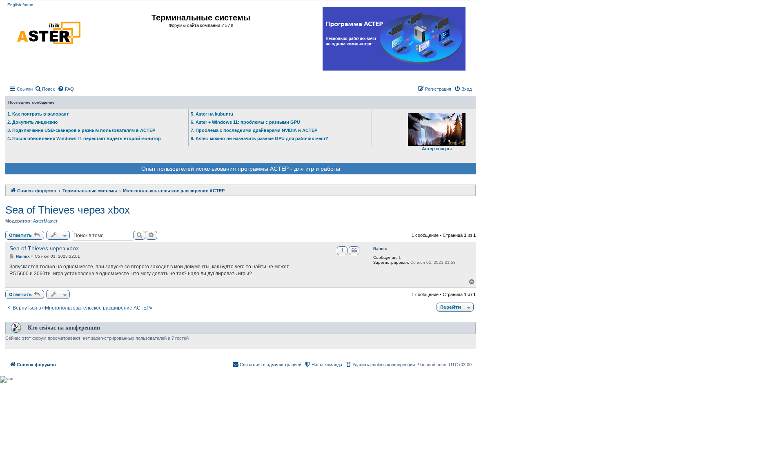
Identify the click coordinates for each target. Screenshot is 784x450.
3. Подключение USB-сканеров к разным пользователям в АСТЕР (81, 130)
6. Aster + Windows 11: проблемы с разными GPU (245, 122)
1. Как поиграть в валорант (38, 113)
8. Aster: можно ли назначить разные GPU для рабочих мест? (259, 138)
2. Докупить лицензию (32, 122)
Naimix (380, 248)
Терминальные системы (200, 17)
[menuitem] (45, 89)
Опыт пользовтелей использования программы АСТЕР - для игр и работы (240, 168)
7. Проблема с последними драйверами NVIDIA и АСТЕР (254, 130)
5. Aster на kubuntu (212, 113)
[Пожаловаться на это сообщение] (342, 250)
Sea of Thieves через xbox (67, 210)
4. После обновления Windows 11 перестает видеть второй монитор (84, 138)
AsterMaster (45, 220)
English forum (20, 4)
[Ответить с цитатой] (354, 250)
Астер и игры (437, 148)
